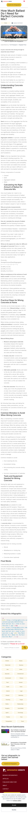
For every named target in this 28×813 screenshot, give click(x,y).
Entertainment (21, 673)
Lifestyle (7, 695)
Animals (7, 660)
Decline (14, 810)
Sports (7, 712)
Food (7, 682)
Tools (21, 717)
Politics (7, 704)
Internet (8, 691)
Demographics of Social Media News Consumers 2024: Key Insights (18, 744)
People (21, 699)
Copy (25, 617)
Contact (6, 789)
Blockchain (7, 665)
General (20, 682)
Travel (22, 721)
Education (7, 673)
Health (7, 686)
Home (5, 23)
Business (21, 665)
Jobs (7, 669)
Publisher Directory (10, 782)
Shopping (7, 708)
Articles (6, 778)
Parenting (8, 699)
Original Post (22, 45)
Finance (21, 678)
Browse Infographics (10, 775)
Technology (20, 712)
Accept (14, 805)
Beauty (20, 660)
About (5, 785)
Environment (8, 678)
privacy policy (17, 800)
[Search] (25, 647)
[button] (24, 1)
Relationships (20, 704)
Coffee (20, 669)
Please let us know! (17, 644)
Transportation (9, 721)
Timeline (8, 717)
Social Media (20, 708)
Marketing (21, 695)
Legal (21, 691)
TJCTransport (13, 45)
